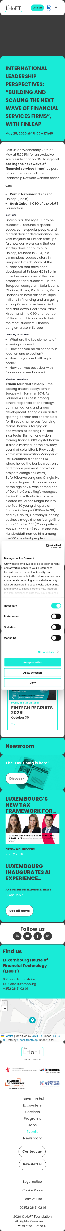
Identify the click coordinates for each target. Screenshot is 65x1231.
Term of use (32, 1199)
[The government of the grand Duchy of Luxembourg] (21, 1068)
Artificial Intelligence (24, 890)
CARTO (37, 1036)
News (10, 849)
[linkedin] (17, 936)
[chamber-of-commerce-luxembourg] (15, 1078)
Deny (32, 682)
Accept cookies (32, 662)
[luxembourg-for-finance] (49, 1078)
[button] (32, 1020)
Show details (46, 651)
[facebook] (37, 936)
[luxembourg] (49, 1065)
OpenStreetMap (27, 1040)
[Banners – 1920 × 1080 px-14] (32, 815)
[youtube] (27, 936)
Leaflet (8, 1036)
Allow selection (32, 672)
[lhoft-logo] (13, 6)
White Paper (25, 849)
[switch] (56, 616)
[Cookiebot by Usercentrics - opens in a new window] (46, 546)
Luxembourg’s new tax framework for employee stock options (29, 811)
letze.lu (41, 1226)
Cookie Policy (32, 1190)
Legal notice (32, 1181)
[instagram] (48, 936)
